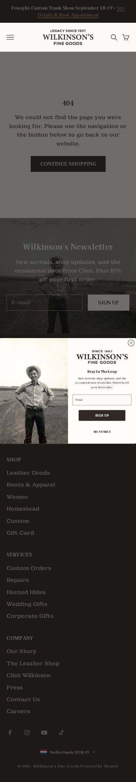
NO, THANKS (102, 432)
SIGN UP (102, 416)
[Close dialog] (131, 343)
